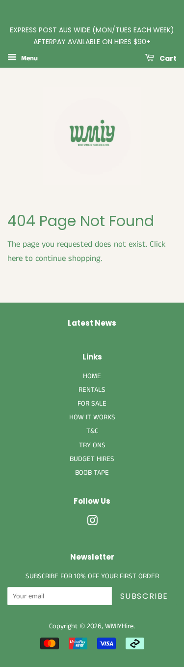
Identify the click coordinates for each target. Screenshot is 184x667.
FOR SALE (92, 404)
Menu (28, 58)
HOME (92, 376)
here (15, 258)
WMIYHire (119, 626)
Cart (167, 58)
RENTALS (92, 390)
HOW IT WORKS (92, 417)
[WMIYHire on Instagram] (92, 523)
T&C (92, 431)
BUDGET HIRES (92, 459)
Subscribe (144, 596)
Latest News (92, 323)
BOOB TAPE (92, 473)
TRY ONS (92, 445)
